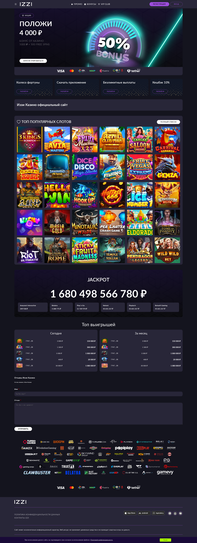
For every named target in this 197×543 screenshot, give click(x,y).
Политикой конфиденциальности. (102, 540)
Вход (176, 4)
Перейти (24, 91)
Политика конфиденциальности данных (37, 515)
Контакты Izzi (21, 518)
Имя (16, 389)
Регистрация (159, 4)
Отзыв (17, 400)
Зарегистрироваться (33, 61)
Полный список (168, 122)
